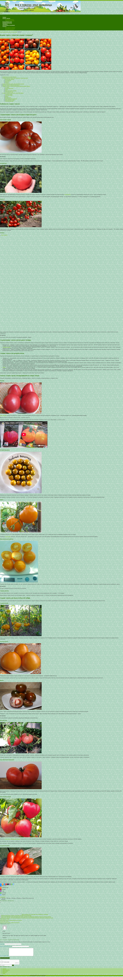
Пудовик (7, 87)
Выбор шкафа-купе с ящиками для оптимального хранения (35, 914)
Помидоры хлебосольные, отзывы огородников (9, 922)
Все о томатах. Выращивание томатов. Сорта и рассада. (16, 975)
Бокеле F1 (7, 81)
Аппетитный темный (9, 79)
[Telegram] (13, 884)
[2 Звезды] (7, 898)
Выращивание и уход (7, 21)
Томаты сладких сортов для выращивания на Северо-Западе (16, 86)
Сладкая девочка (9, 91)
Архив (4, 973)
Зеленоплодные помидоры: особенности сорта (42, 917)
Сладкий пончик (8, 94)
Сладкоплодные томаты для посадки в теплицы (13, 83)
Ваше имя (2, 944)
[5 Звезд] (23, 898)
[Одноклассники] (2, 884)
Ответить (5, 937)
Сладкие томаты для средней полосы (11, 85)
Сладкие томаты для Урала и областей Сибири (13, 93)
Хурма (6, 89)
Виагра (6, 96)
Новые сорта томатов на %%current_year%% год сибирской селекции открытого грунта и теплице (29, 916)
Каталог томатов (6, 18)
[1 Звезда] (2, 898)
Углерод (7, 82)
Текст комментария (4, 955)
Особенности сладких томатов (9, 77)
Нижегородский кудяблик (11, 90)
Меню (1, 13)
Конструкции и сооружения (9, 25)
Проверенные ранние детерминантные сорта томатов (11, 920)
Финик (4, 367)
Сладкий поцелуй (6, 347)
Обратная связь (6, 969)
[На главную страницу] (61, 6)
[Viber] (10, 884)
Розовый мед (8, 80)
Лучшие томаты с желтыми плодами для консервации (19, 915)
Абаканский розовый (10, 100)
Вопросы (5, 972)
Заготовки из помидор (10, 27)
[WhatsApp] (11, 884)
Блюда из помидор (9, 29)
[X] (8, 884)
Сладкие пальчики (9, 101)
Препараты (5, 24)
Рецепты (4, 26)
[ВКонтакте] (1, 884)
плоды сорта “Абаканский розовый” (13, 839)
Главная (4, 17)
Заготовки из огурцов (10, 28)
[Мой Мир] (4, 884)
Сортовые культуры (9, 19)
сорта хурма (7, 536)
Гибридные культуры (9, 20)
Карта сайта (5, 971)
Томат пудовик (3, 415)
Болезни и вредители (7, 23)
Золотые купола (8, 95)
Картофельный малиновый (11, 98)
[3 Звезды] (13, 898)
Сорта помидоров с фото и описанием (8, 32)
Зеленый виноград (9, 88)
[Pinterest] (6, 884)
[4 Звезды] (18, 898)
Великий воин (8, 97)
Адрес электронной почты (6, 946)
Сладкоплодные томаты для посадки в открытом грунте (15, 78)
